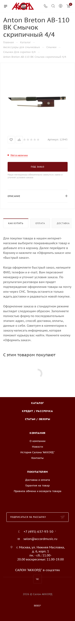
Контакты (37, 458)
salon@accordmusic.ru (40, 539)
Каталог (37, 403)
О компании (37, 441)
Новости (37, 446)
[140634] (38, 98)
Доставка (63, 223)
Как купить (15, 223)
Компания (37, 433)
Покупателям (37, 472)
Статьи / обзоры (37, 419)
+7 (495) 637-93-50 (38, 531)
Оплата (40, 223)
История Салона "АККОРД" (37, 452)
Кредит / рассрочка (37, 411)
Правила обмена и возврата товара (37, 491)
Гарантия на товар (37, 485)
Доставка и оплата (37, 480)
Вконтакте (37, 579)
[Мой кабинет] (60, 6)
